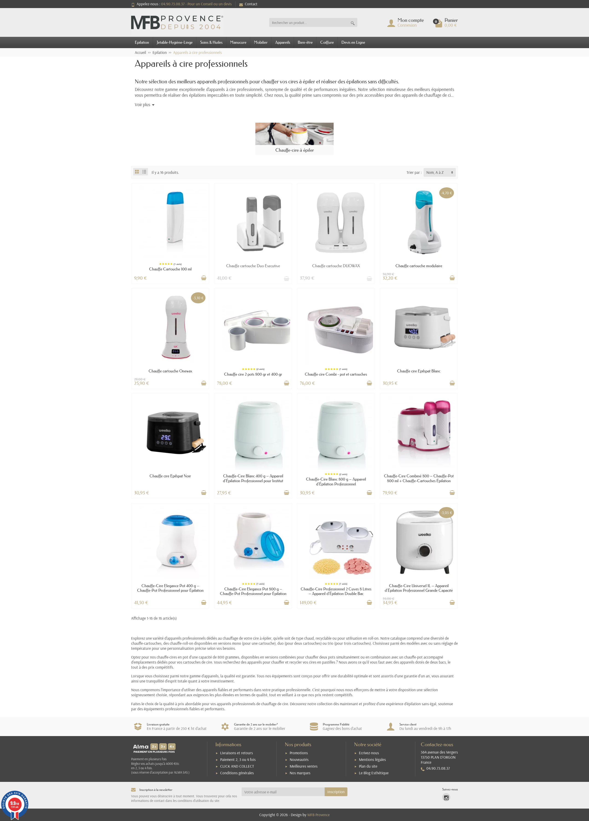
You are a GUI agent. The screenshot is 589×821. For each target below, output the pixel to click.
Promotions (299, 752)
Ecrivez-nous (369, 752)
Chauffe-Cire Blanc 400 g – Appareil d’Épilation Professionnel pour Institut (253, 478)
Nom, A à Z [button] (435, 172)
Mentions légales (372, 759)
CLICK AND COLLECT (237, 766)
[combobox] (308, 22)
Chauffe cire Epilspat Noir (170, 475)
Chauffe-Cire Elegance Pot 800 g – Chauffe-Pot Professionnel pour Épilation (253, 591)
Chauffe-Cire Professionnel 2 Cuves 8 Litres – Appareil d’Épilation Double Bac (336, 591)
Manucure (238, 42)
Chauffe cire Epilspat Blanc (418, 370)
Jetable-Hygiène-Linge (175, 42)
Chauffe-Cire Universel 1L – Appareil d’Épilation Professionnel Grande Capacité (419, 588)
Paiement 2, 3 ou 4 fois (238, 759)
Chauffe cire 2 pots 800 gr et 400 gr (253, 374)
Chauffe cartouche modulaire (419, 265)
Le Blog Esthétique (374, 772)
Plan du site (368, 766)
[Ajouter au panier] (203, 278)
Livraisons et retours (236, 752)
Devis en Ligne (353, 42)
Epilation (142, 42)
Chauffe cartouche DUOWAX (336, 265)
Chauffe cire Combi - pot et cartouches (336, 374)
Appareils (282, 42)
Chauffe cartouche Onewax (170, 370)
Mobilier (261, 42)
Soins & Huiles (211, 42)
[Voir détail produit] (286, 278)
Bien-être (305, 42)
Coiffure (327, 42)
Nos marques (300, 772)
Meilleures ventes (304, 766)
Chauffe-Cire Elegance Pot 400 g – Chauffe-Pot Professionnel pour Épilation (170, 588)
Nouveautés (299, 759)
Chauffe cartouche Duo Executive (253, 265)
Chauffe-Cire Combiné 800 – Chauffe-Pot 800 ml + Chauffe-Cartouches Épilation (419, 478)
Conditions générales (237, 772)
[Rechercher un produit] (352, 22)
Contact (251, 3)
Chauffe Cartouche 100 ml (170, 269)
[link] (446, 797)
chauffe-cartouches (146, 643)
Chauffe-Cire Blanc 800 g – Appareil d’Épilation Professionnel (336, 481)
